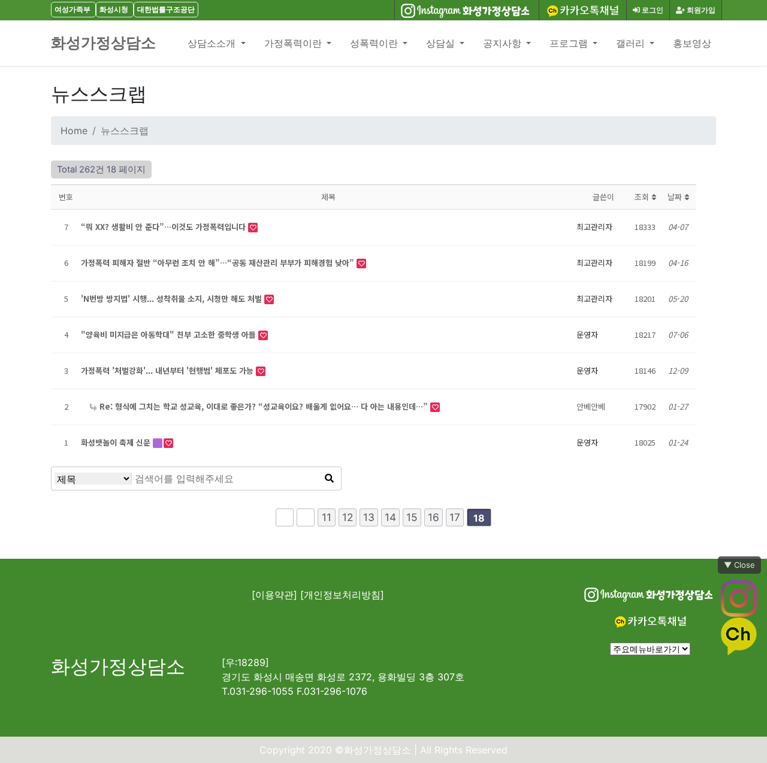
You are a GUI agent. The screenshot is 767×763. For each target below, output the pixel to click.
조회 (643, 196)
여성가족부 (72, 9)
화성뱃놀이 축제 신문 (117, 442)
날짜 (676, 196)
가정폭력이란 (294, 43)
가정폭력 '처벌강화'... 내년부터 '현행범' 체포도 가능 (168, 370)
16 (433, 517)
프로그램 (569, 43)
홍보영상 (692, 43)
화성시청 (113, 9)
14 (390, 517)
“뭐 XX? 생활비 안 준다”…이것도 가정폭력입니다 (164, 226)
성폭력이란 (375, 43)
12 (347, 517)
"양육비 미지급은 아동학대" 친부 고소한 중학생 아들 (169, 334)
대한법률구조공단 (166, 9)
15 (412, 517)
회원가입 (700, 10)
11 (326, 517)
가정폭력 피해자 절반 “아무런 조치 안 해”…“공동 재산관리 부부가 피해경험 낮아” (219, 262)
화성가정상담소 (103, 43)
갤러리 (631, 43)
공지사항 (503, 43)
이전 (306, 517)
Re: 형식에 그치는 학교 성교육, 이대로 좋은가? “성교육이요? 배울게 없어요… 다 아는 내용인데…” (263, 406)
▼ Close (739, 565)
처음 (285, 517)
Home (74, 131)
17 (454, 517)
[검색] (329, 478)
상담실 (441, 43)
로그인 (651, 10)
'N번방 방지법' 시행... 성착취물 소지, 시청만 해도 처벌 (172, 298)
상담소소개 (213, 43)
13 (369, 517)
